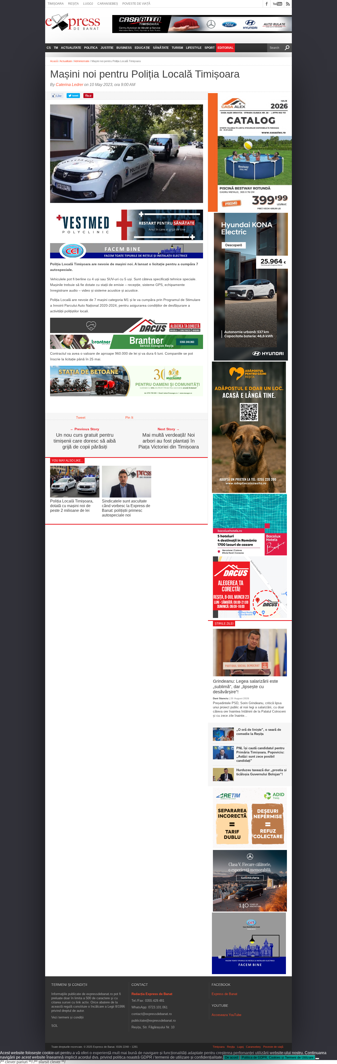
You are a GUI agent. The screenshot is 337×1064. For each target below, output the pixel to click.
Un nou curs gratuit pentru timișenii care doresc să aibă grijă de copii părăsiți (85, 440)
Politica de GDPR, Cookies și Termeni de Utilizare (277, 1057)
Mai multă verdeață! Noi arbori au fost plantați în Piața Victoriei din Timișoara (168, 440)
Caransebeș (107, 3)
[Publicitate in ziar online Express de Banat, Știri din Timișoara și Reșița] (126, 258)
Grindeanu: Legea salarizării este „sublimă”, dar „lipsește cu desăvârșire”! (245, 686)
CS (49, 48)
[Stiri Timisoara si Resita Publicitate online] (126, 332)
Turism (177, 48)
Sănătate (161, 48)
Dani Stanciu (220, 698)
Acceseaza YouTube (226, 1015)
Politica (91, 48)
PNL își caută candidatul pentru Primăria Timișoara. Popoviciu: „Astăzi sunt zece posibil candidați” (260, 754)
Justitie (107, 48)
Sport (210, 48)
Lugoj (88, 3)
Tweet (80, 417)
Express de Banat (224, 994)
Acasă (54, 61)
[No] (317, 1058)
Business (124, 48)
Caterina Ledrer (69, 85)
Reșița (73, 3)
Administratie (81, 61)
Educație (142, 48)
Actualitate (71, 48)
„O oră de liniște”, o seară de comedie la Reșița (258, 732)
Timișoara (56, 3)
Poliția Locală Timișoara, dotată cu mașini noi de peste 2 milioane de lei (71, 506)
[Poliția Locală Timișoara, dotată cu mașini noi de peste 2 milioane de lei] (74, 496)
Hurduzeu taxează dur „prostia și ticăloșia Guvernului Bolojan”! (261, 772)
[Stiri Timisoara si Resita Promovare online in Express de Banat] (126, 395)
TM (56, 48)
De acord (231, 1057)
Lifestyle (194, 48)
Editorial (225, 48)
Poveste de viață (136, 3)
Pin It (129, 417)
